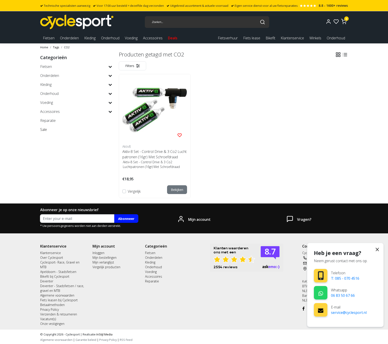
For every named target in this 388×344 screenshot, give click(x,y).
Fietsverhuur (228, 38)
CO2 (67, 47)
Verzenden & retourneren (58, 314)
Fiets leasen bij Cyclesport (59, 300)
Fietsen (150, 253)
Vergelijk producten (106, 267)
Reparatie (152, 281)
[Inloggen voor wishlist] (180, 135)
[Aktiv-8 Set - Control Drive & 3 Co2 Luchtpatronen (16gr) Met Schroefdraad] (154, 110)
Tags (56, 47)
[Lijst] (345, 55)
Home (44, 47)
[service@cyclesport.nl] (320, 310)
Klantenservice (292, 38)
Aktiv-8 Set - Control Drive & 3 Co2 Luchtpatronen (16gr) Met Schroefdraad (154, 154)
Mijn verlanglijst (103, 262)
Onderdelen (153, 257)
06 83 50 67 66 (343, 295)
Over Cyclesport (51, 257)
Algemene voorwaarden (57, 295)
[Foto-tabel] (338, 55)
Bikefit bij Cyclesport (54, 276)
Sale (43, 129)
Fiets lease (251, 38)
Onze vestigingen (52, 324)
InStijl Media (104, 334)
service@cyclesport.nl (349, 312)
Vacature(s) (48, 319)
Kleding (150, 262)
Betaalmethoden (52, 305)
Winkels (315, 38)
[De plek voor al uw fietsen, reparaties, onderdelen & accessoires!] (76, 22)
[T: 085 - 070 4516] (320, 276)
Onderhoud (336, 38)
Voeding (151, 272)
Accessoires (153, 276)
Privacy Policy (49, 309)
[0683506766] (321, 292)
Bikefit (270, 38)
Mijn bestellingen (105, 257)
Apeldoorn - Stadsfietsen (58, 272)
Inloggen (98, 253)
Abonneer (126, 218)
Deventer (46, 281)
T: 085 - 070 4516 (345, 278)
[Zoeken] (262, 22)
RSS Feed (126, 340)
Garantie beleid (86, 340)
